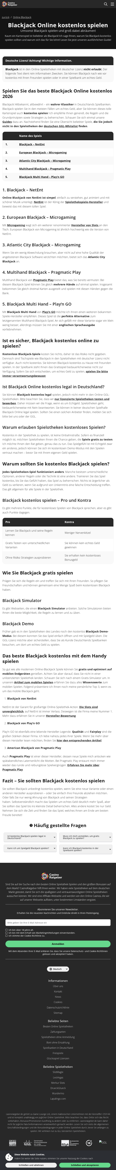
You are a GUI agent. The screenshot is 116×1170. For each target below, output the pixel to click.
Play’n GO (48, 312)
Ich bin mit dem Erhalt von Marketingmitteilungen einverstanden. (42, 933)
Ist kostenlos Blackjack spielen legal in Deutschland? (26, 837)
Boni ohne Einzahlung (58, 1042)
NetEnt (39, 202)
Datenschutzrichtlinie (58, 1007)
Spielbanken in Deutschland (58, 1047)
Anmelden (58, 944)
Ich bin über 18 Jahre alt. (21, 930)
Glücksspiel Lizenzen (58, 1058)
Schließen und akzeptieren (85, 1165)
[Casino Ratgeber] (14, 4)
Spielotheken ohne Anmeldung (58, 1037)
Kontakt (58, 991)
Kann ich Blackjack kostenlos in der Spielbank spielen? (80, 849)
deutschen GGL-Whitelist (61, 126)
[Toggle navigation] (112, 4)
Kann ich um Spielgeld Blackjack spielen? (28, 848)
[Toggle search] (106, 4)
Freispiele (58, 1053)
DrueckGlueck (58, 1088)
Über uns (58, 986)
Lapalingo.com (58, 1098)
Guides (7, 122)
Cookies (58, 1002)
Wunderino (58, 1093)
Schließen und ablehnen (31, 1165)
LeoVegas (58, 1077)
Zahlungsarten (58, 1031)
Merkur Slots (58, 1082)
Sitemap (58, 1012)
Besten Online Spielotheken (58, 1026)
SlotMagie (58, 1072)
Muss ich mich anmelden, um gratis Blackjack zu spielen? (81, 837)
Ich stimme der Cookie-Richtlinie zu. (27, 936)
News (58, 996)
